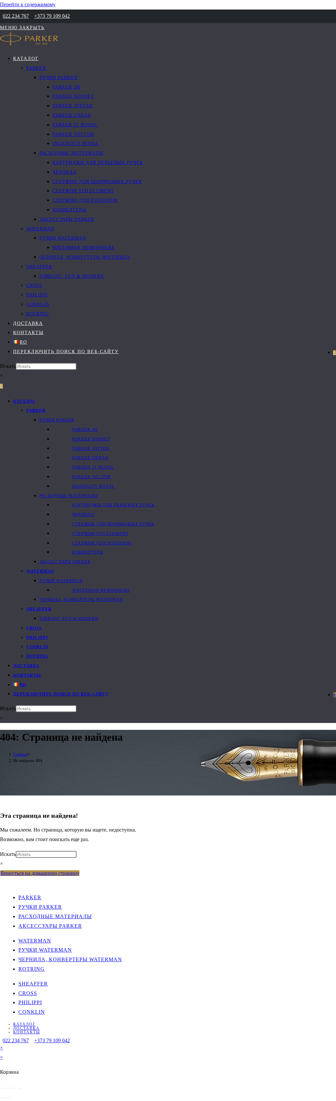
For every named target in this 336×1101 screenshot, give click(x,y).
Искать (8, 366)
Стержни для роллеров (102, 542)
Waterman (40, 571)
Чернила (83, 514)
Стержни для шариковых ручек (113, 523)
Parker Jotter (90, 448)
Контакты (27, 675)
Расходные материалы (68, 495)
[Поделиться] (14, 1088)
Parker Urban (90, 457)
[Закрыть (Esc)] (20, 1088)
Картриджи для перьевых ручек (113, 504)
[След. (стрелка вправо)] (8, 1097)
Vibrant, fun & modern (68, 618)
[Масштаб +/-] (2, 1088)
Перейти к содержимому (27, 4)
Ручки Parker (56, 419)
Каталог (24, 401)
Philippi (37, 637)
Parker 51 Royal (93, 467)
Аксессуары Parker (65, 561)
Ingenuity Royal (93, 486)
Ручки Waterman (61, 580)
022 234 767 (16, 16)
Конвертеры (87, 552)
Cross (34, 627)
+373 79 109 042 (52, 16)
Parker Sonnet (91, 438)
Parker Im (85, 429)
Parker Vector (91, 476)
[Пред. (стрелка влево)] (2, 1097)
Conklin (37, 646)
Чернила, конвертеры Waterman (81, 599)
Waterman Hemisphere (101, 590)
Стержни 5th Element (100, 533)
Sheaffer (39, 608)
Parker (36, 410)
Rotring (37, 656)
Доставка (26, 665)
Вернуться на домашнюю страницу (39, 873)
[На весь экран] (8, 1088)
